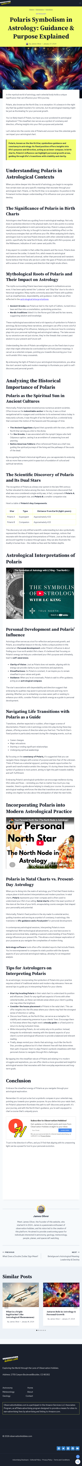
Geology (6, 1396)
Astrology (49, 9)
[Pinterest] (59, 1448)
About (30, 1392)
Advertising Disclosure (20, 1460)
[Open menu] (80, 3)
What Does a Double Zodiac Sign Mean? (20, 1254)
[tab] (36, 1330)
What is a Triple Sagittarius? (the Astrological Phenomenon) (20, 1314)
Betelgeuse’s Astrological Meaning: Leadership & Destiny (63, 1256)
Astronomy (40, 9)
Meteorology (8, 1392)
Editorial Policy (35, 1460)
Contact (29, 1396)
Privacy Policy (47, 1460)
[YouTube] (77, 1448)
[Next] (76, 1306)
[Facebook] (73, 1448)
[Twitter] (63, 1448)
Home (31, 9)
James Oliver (36, 44)
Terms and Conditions (62, 1460)
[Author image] (27, 43)
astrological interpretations (34, 299)
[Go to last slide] (6, 1306)
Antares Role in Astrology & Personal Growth (61, 1313)
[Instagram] (68, 1448)
